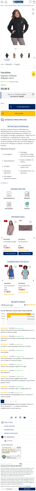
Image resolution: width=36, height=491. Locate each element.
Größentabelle (8, 64)
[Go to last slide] (2, 238)
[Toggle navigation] (2, 2)
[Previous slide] (2, 57)
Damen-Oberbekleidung (10, 5)
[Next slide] (34, 57)
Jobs (8, 437)
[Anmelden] (6, 2)
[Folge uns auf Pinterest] (20, 417)
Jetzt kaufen (19, 113)
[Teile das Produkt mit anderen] (33, 13)
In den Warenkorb (10, 254)
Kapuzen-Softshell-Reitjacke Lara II (26, 5)
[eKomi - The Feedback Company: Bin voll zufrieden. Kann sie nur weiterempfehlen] (11, 453)
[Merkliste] (30, 2)
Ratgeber (17, 64)
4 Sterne (3, 316)
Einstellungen (9, 489)
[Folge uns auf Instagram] (11, 417)
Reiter (2, 5)
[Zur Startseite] (18, 2)
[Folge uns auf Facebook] (15, 417)
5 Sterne (3, 314)
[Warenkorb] (34, 2)
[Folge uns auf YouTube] (24, 417)
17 (15, 401)
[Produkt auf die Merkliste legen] (33, 9)
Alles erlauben (27, 489)
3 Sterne (3, 318)
